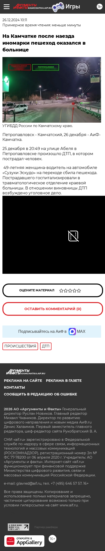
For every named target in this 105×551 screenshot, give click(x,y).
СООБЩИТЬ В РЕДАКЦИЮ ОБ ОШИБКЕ (40, 394)
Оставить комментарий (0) (52, 309)
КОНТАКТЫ (14, 387)
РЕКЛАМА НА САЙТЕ (23, 380)
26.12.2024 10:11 (14, 20)
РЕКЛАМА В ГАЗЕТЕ (64, 380)
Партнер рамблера (46, 527)
